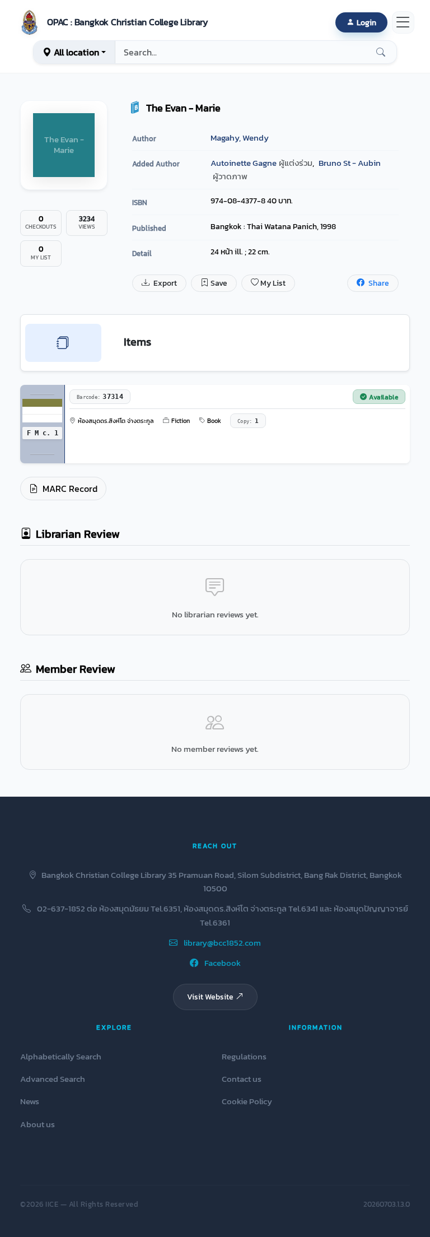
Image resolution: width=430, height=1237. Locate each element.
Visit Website (210, 996)
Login (366, 22)
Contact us (241, 1078)
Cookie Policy (247, 1101)
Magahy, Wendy (240, 137)
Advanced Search (52, 1078)
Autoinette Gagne (244, 162)
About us (37, 1124)
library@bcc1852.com (221, 942)
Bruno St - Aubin (350, 162)
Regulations (244, 1056)
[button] (112, 22)
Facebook (222, 962)
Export (164, 283)
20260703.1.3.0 (386, 1204)
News (29, 1101)
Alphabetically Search (60, 1056)
